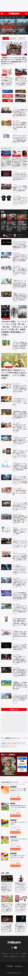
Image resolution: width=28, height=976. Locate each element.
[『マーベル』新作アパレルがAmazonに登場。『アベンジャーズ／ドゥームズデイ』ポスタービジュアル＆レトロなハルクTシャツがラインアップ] (6, 198)
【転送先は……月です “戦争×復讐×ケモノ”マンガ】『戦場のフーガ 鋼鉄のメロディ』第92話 (19, 531)
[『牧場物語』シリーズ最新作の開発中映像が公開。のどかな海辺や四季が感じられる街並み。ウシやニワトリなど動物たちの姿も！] (6, 683)
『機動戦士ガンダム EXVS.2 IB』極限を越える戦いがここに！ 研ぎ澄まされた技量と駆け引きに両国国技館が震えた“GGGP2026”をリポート (14, 61)
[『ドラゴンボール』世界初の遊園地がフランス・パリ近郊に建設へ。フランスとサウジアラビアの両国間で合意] (6, 186)
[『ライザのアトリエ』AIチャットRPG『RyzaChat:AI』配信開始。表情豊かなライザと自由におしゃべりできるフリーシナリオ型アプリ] (6, 438)
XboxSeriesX (13, 746)
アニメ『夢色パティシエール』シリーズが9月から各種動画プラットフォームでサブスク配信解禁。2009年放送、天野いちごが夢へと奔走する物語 (7, 81)
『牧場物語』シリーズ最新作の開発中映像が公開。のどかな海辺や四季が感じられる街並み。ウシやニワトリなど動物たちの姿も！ (20, 685)
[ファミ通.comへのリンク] (14, 13)
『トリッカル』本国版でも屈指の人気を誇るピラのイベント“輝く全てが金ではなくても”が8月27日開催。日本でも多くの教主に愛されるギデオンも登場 (20, 112)
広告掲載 (22, 956)
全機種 (3, 743)
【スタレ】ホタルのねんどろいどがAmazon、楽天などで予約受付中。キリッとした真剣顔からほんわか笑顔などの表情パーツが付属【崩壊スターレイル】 (20, 258)
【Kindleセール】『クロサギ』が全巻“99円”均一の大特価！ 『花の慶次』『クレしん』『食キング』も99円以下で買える (19, 427)
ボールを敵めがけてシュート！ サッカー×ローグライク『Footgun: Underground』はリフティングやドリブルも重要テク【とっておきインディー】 (20, 569)
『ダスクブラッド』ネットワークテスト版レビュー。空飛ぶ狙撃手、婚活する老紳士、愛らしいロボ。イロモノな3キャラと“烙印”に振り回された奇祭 (7, 927)
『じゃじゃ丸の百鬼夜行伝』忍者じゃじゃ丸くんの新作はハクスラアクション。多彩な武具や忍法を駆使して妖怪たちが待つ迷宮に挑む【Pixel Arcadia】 (20, 596)
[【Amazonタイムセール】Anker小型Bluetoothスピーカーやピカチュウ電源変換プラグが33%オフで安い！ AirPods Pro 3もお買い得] (6, 386)
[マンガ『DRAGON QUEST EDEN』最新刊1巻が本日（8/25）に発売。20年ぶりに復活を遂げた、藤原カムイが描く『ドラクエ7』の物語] (6, 619)
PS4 (23, 743)
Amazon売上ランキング (9, 782)
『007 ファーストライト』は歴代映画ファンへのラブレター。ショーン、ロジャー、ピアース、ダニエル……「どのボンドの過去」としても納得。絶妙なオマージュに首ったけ (20, 543)
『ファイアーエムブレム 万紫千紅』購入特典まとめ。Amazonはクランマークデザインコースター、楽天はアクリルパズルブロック (20, 907)
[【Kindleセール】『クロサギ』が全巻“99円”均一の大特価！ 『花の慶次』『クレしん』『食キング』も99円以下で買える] (6, 425)
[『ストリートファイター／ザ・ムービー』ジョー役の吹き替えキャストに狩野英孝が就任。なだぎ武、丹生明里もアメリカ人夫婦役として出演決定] (6, 554)
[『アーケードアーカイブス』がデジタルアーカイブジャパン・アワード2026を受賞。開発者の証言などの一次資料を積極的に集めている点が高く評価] (6, 242)
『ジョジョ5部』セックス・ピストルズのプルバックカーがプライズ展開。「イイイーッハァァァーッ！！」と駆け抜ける (20, 401)
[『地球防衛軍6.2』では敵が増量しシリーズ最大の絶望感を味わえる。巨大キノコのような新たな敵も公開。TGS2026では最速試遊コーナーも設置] (22, 216)
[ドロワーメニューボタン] (2, 13)
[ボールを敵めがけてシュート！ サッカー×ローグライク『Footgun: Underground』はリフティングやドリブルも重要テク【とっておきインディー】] (6, 567)
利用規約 (24, 953)
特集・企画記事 (16, 121)
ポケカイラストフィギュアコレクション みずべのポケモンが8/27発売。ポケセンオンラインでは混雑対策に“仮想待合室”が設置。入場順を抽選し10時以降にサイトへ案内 (20, 138)
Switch (10, 17)
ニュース (4, 55)
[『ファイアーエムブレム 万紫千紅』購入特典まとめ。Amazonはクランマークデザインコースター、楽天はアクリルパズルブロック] (21, 898)
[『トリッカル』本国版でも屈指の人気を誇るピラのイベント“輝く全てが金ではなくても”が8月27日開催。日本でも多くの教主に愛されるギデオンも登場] (6, 110)
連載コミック (16, 527)
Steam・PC (5, 746)
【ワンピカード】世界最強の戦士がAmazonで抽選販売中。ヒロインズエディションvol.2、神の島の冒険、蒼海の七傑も (20, 125)
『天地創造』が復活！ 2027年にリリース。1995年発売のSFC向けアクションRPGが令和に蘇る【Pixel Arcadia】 (20, 635)
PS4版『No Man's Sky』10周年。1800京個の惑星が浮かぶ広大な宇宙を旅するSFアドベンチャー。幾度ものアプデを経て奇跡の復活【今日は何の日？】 (20, 672)
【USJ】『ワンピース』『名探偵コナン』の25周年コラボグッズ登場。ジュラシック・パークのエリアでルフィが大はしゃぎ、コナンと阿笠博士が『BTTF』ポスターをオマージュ (20, 453)
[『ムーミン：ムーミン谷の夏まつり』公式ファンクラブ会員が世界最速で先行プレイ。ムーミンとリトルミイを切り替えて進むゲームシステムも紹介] (6, 503)
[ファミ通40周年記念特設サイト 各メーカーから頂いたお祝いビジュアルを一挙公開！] (6, 490)
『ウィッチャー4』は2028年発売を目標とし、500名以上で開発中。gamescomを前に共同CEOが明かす (20, 647)
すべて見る (24, 211)
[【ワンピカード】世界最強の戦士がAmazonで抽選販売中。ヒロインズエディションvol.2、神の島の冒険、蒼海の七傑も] (6, 123)
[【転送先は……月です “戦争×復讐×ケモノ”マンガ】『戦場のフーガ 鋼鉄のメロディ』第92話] (6, 529)
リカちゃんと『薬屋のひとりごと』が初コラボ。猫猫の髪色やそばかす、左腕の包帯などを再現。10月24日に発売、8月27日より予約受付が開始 (20, 345)
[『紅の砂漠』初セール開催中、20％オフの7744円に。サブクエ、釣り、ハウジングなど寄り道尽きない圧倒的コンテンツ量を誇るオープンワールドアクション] (21, 72)
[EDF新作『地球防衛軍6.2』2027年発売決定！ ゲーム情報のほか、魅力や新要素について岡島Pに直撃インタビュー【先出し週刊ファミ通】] (14, 27)
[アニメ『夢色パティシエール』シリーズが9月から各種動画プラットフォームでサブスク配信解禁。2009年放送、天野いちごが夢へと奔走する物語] (7, 72)
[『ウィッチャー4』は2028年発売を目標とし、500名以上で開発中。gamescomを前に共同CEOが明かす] (6, 645)
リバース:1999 (9, 367)
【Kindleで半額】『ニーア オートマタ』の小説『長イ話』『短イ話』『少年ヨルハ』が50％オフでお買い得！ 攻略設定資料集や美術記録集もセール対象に (14, 328)
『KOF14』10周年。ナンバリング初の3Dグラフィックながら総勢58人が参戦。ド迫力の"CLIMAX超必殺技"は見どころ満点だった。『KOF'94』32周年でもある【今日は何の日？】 (20, 659)
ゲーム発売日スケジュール (10, 738)
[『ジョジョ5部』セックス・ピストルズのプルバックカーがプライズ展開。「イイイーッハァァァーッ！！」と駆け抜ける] (6, 399)
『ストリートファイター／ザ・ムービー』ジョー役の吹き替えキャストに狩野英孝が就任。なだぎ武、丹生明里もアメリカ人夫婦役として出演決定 (20, 556)
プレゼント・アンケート (17, 155)
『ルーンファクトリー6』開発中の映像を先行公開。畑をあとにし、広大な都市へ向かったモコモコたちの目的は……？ (20, 698)
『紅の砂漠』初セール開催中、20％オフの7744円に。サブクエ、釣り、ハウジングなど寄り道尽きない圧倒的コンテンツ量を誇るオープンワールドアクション (20, 81)
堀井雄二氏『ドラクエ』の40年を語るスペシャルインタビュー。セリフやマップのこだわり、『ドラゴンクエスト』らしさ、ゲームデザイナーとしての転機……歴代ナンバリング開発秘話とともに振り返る (20, 887)
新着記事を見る (14, 709)
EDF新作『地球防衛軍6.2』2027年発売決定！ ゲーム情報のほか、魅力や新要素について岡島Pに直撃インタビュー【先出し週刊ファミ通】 (13, 30)
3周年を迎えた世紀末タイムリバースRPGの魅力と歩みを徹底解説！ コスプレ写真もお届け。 (13, 374)
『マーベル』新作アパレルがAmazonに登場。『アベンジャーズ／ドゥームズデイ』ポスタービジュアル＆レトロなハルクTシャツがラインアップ (20, 200)
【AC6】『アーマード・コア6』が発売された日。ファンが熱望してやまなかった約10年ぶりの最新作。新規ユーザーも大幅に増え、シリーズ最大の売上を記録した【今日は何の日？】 (20, 583)
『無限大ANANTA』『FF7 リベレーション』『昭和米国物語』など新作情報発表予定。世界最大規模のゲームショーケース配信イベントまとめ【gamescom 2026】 (6, 162)
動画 (2, 212)
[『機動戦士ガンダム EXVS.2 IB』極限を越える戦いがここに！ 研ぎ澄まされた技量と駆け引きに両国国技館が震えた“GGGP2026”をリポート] (14, 48)
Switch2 (6, 17)
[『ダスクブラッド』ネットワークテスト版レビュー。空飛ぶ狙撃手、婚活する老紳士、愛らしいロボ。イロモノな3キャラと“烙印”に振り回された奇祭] (7, 918)
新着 (2, 17)
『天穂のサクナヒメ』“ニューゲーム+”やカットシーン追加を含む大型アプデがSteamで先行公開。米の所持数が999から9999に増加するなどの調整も (20, 284)
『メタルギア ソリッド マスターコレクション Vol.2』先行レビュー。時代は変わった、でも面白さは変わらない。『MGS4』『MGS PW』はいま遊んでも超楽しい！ (6, 887)
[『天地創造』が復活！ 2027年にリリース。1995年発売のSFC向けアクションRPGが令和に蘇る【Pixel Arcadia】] (6, 632)
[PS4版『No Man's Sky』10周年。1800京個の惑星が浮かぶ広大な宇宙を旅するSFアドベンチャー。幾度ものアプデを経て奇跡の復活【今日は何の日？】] (6, 670)
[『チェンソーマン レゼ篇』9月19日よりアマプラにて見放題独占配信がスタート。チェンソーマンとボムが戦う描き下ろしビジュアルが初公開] (6, 477)
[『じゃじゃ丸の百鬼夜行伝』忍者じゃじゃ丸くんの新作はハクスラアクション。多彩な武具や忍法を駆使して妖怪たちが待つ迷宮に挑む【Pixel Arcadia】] (6, 593)
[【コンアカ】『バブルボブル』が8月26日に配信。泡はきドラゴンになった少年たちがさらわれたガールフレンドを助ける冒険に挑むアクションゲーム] (6, 173)
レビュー (15, 539)
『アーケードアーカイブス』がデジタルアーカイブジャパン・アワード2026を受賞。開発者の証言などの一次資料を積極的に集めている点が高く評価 (20, 245)
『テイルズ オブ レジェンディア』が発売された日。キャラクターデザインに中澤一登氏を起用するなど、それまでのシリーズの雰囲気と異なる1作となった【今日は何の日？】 (20, 609)
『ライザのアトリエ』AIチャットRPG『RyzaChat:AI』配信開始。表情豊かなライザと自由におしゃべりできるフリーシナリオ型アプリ (20, 440)
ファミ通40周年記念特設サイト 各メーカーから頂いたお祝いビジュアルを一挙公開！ (20, 492)
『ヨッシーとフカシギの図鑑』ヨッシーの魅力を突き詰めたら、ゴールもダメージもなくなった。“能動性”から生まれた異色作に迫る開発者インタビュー (6, 907)
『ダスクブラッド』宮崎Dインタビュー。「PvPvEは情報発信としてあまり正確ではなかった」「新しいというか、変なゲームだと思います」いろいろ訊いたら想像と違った (21, 927)
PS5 (14, 17)
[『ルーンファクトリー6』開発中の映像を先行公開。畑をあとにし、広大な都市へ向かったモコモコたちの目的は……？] (6, 696)
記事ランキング (22, 38)
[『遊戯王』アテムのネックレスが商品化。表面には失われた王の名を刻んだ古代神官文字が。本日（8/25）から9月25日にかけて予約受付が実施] (6, 294)
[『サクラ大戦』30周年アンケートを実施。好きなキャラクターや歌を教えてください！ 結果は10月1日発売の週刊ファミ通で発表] (17, 153)
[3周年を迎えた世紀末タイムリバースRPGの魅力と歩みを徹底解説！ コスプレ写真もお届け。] (14, 360)
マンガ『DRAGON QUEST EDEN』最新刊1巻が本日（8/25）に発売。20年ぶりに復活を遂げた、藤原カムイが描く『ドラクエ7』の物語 (20, 622)
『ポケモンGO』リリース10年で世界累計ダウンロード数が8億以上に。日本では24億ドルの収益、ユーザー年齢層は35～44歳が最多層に (20, 466)
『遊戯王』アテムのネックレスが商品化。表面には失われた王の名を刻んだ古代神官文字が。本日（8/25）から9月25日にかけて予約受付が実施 (20, 297)
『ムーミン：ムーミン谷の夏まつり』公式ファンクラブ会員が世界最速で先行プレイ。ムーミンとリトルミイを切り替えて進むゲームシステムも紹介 (20, 506)
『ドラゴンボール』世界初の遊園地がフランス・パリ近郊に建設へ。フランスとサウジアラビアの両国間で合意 (20, 188)
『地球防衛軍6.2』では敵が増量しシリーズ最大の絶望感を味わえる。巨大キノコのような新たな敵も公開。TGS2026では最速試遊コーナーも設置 (22, 225)
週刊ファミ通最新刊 (8, 754)
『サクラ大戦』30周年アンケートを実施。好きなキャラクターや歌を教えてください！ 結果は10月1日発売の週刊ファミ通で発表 (17, 162)
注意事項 (5, 956)
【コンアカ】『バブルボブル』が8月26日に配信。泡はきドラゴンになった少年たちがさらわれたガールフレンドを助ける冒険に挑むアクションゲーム (20, 176)
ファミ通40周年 (18, 488)
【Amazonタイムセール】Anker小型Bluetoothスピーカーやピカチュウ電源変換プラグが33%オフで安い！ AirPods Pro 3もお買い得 (20, 388)
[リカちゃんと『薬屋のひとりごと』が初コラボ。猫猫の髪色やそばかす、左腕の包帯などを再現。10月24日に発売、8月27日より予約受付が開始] (6, 343)
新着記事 (13, 38)
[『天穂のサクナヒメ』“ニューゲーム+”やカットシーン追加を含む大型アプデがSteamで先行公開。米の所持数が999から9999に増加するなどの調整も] (6, 281)
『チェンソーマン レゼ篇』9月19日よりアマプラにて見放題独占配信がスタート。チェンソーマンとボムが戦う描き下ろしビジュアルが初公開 (20, 479)
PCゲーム (18, 17)
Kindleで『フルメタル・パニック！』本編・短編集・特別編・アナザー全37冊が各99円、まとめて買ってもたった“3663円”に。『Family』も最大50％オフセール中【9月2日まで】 (20, 271)
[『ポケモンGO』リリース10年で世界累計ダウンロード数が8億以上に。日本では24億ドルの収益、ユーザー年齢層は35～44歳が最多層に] (6, 464)
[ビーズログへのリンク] (19, 966)
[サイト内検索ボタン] (26, 13)
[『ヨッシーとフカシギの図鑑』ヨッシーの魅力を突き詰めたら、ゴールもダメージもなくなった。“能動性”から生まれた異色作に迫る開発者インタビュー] (7, 898)
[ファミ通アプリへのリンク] (9, 966)
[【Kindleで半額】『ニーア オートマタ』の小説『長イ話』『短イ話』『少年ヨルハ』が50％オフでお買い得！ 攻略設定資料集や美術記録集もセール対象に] (14, 311)
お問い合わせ (5, 953)
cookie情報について (14, 956)
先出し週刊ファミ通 (6, 27)
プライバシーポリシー (15, 953)
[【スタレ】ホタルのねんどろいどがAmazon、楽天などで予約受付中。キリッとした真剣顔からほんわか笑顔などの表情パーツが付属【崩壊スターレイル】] (6, 255)
